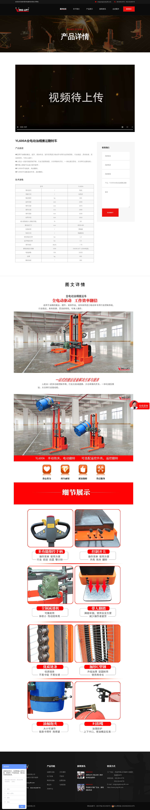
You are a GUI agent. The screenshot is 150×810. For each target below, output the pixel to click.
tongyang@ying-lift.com (104, 2)
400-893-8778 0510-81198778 (126, 2)
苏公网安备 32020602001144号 (124, 806)
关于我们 (76, 9)
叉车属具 (62, 772)
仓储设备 (62, 784)
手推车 (61, 776)
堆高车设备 (51, 780)
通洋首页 (63, 9)
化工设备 (50, 776)
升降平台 (50, 789)
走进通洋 (116, 9)
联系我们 (129, 9)
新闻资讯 (102, 9)
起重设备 (62, 780)
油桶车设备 (51, 772)
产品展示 (89, 9)
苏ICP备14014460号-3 (103, 806)
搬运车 (49, 784)
